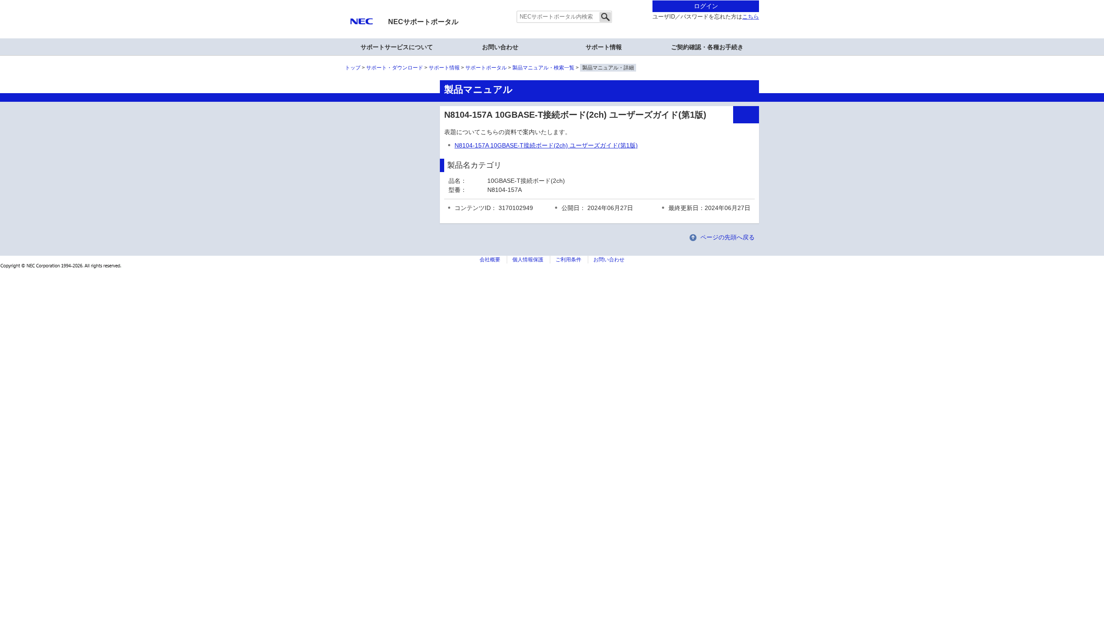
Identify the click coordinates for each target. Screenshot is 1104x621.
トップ (353, 68)
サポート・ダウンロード (394, 68)
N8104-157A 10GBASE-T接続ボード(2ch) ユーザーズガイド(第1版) (546, 145)
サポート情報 (604, 47)
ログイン (706, 6)
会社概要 (490, 260)
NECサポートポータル (423, 21)
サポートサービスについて (397, 47)
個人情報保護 (527, 260)
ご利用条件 (568, 260)
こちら (750, 17)
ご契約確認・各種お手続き (707, 47)
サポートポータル (486, 68)
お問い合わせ (500, 47)
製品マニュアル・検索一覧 (543, 68)
